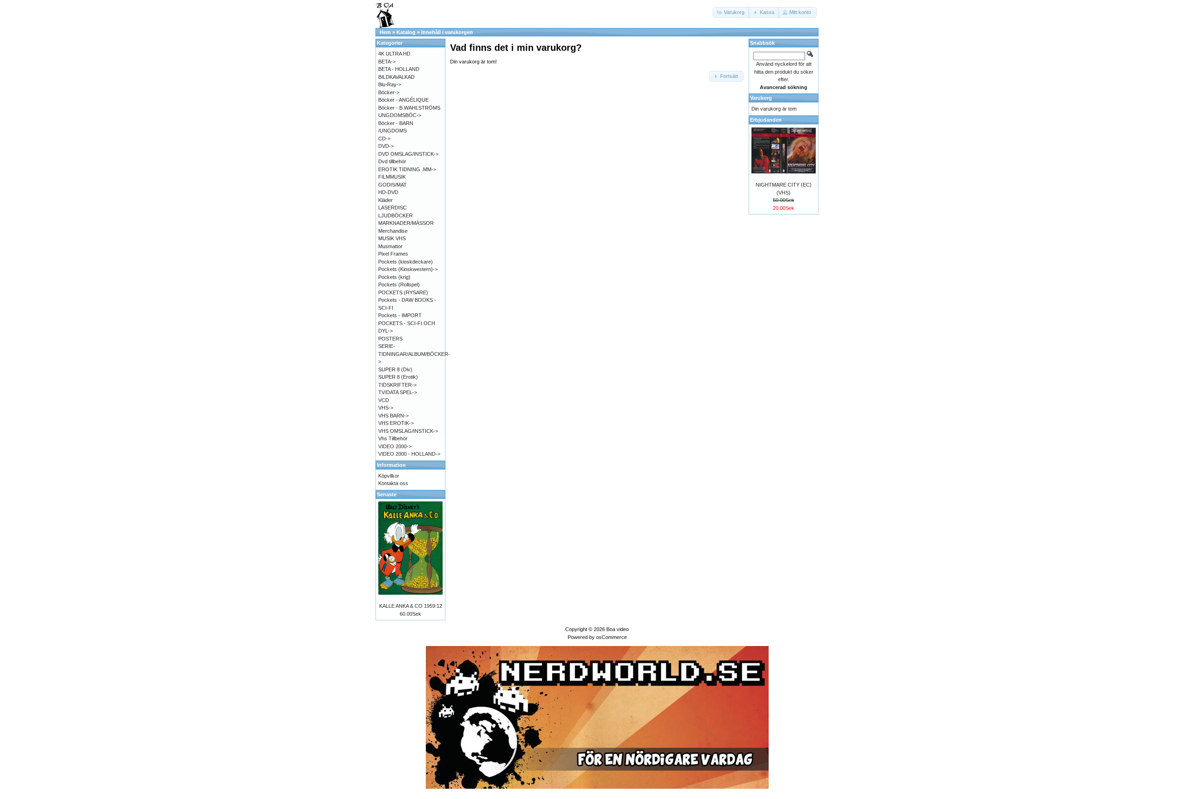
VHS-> (385, 407)
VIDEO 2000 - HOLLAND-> (409, 454)
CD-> (384, 138)
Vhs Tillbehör (393, 438)
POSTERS (390, 338)
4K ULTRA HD (394, 53)
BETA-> (387, 61)
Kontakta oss (393, 483)
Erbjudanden (766, 120)
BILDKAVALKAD (396, 77)
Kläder (385, 200)
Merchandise (393, 231)
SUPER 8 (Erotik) (398, 377)
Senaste (386, 494)
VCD (383, 400)
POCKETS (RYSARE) (403, 292)
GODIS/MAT (392, 185)
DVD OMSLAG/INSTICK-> (408, 154)
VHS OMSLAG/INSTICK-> (408, 431)
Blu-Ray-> (389, 84)
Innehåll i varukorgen (447, 32)
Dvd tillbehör (392, 161)
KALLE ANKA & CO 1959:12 (410, 606)
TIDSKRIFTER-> (397, 385)
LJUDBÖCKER (395, 215)
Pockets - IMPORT (400, 315)
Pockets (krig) (394, 277)
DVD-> (386, 146)
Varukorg (761, 98)
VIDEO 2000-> (394, 446)
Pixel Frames (393, 254)
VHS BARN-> (393, 415)
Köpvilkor (388, 476)
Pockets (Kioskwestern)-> (407, 269)
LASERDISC (392, 207)
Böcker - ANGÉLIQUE (403, 100)
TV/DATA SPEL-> (397, 392)
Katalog (406, 32)
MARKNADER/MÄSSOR (406, 223)
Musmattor (390, 246)
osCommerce (611, 637)
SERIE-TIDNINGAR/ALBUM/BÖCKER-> (414, 353)
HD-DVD (388, 192)
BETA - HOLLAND (398, 69)
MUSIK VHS (392, 238)
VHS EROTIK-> (396, 423)
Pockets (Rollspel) (399, 284)
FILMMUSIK (392, 177)
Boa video (617, 629)
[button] (731, 12)
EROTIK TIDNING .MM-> (407, 169)
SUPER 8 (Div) (395, 369)
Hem (385, 32)
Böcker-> (388, 92)
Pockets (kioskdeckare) (405, 261)
